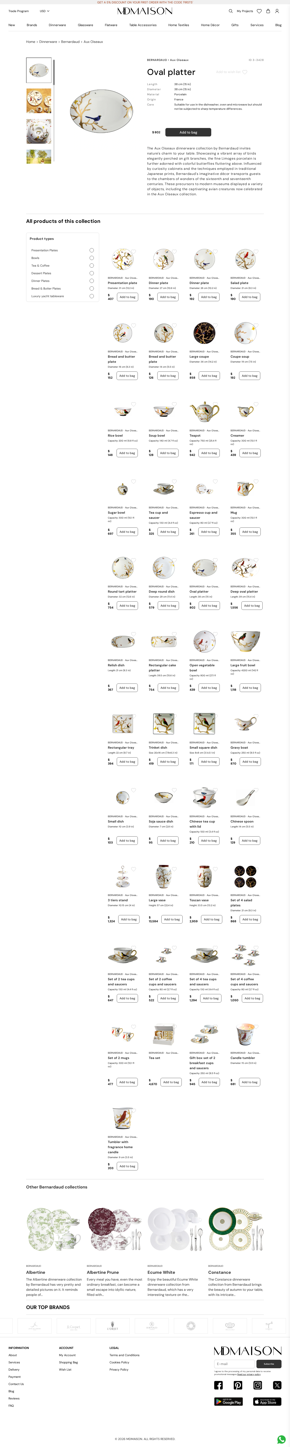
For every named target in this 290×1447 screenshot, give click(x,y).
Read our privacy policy (249, 1374)
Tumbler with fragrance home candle (120, 1147)
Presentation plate (122, 283)
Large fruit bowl (243, 665)
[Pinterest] (238, 1386)
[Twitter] (277, 1386)
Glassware (85, 25)
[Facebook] (218, 1386)
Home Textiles (178, 25)
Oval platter (199, 591)
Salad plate (239, 283)
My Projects (245, 11)
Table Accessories (143, 25)
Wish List (65, 1369)
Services (257, 25)
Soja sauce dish (161, 821)
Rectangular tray (121, 747)
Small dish (116, 821)
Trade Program (18, 11)
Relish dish (116, 665)
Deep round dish (162, 591)
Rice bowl (115, 435)
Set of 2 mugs (118, 1058)
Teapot (195, 435)
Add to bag (188, 132)
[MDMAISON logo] (248, 1351)
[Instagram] (257, 1386)
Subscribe (269, 1364)
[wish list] (259, 11)
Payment (14, 1377)
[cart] (268, 11)
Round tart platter (122, 591)
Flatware (111, 25)
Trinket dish (158, 747)
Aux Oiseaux (93, 41)
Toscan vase (199, 900)
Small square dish (203, 747)
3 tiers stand (118, 900)
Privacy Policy (119, 1369)
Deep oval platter (244, 591)
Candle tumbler (243, 1058)
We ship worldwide (145, 2)
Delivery (14, 1369)
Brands (32, 25)
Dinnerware (57, 25)
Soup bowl (157, 435)
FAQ (11, 1406)
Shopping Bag (68, 1362)
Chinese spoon (242, 821)
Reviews (14, 1398)
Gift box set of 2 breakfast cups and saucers (202, 1063)
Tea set (154, 1058)
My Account (67, 1355)
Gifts (235, 25)
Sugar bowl (116, 512)
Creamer (237, 435)
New (11, 25)
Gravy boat (239, 747)
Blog (278, 25)
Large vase (157, 900)
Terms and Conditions (124, 1355)
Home (30, 41)
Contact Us (16, 1384)
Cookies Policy (119, 1362)
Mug (234, 512)
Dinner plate (158, 283)
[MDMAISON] (145, 11)
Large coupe (199, 356)
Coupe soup (240, 356)
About (12, 1355)
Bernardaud (70, 41)
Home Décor (210, 25)
